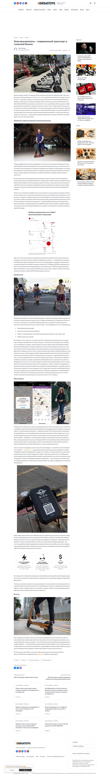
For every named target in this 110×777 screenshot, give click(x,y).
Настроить (12, 770)
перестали (41, 654)
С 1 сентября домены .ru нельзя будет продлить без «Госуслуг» (85, 98)
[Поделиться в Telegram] (18, 668)
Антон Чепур (22, 48)
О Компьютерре (20, 756)
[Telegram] (20, 3)
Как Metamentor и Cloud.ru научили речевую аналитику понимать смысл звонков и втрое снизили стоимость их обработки (56, 691)
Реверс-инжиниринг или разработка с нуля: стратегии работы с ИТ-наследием (27, 709)
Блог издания (30, 756)
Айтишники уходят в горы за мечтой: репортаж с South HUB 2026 (56, 724)
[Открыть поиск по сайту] (94, 3)
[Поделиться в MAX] (21, 668)
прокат (24, 660)
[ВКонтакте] (15, 3)
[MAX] (23, 3)
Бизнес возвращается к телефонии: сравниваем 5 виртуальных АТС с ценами (56, 709)
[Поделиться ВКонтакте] (15, 668)
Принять (25, 770)
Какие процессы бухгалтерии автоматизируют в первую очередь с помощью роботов (86, 183)
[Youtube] (18, 3)
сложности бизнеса (34, 660)
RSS (37, 756)
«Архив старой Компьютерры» (81, 753)
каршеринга (27, 450)
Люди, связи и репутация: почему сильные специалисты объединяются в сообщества (27, 690)
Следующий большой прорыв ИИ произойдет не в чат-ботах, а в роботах (85, 118)
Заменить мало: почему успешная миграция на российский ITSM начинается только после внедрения (27, 725)
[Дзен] (26, 3)
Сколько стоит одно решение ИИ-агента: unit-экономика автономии (86, 163)
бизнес (17, 660)
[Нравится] (70, 50)
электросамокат (46, 660)
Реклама (42, 756)
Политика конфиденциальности (55, 756)
